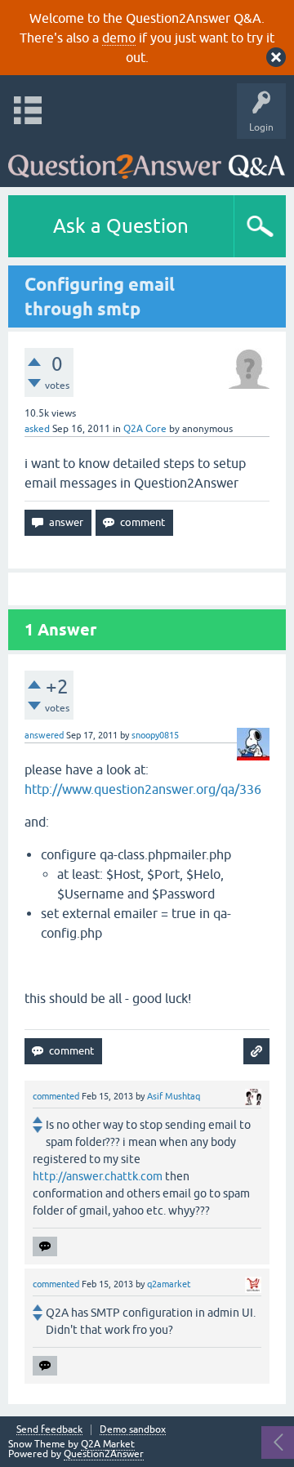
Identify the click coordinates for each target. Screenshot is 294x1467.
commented (56, 1096)
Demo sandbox (133, 1430)
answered (44, 735)
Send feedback (49, 1430)
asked (37, 429)
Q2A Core (145, 429)
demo (119, 37)
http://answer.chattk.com (98, 1176)
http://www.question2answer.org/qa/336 (142, 789)
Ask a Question (121, 226)
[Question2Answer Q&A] (146, 159)
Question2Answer (104, 1454)
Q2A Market (108, 1444)
